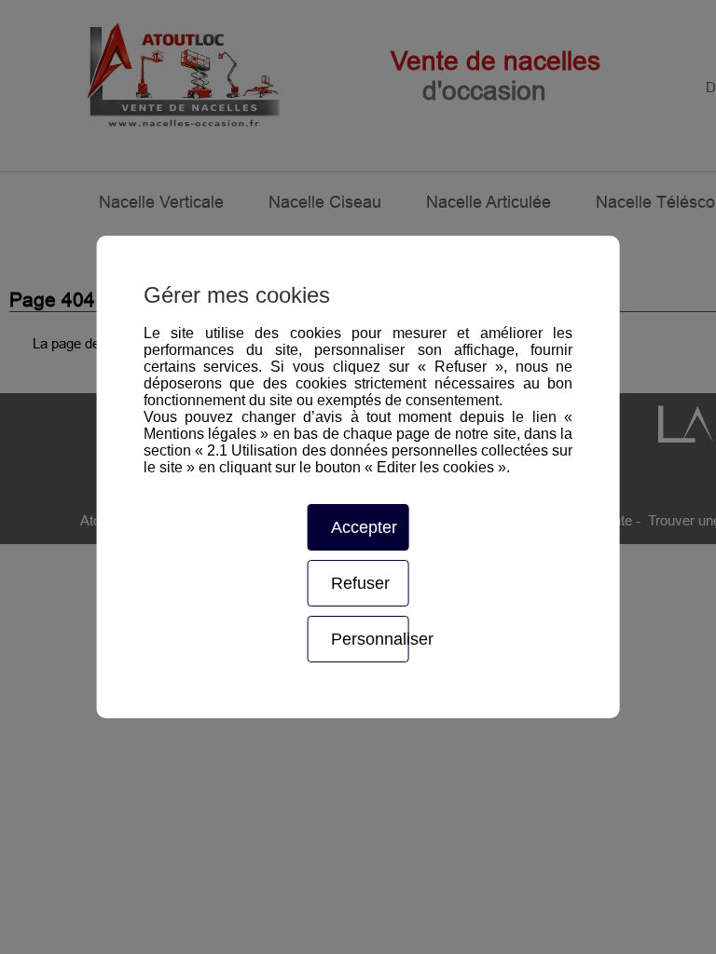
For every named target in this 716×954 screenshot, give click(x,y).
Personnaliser (369, 639)
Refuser (360, 583)
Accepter (364, 527)
